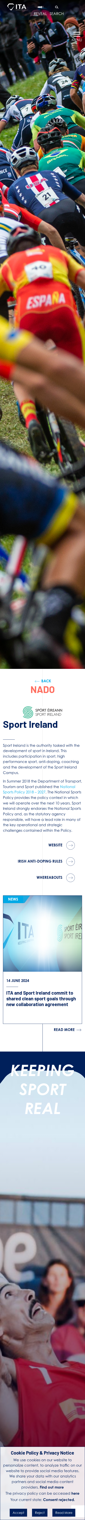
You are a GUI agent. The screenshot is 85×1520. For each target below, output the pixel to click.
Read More (63, 1513)
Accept (18, 1513)
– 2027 (40, 792)
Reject (39, 1513)
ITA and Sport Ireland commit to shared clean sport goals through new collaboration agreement (41, 998)
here (75, 1493)
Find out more (52, 1487)
